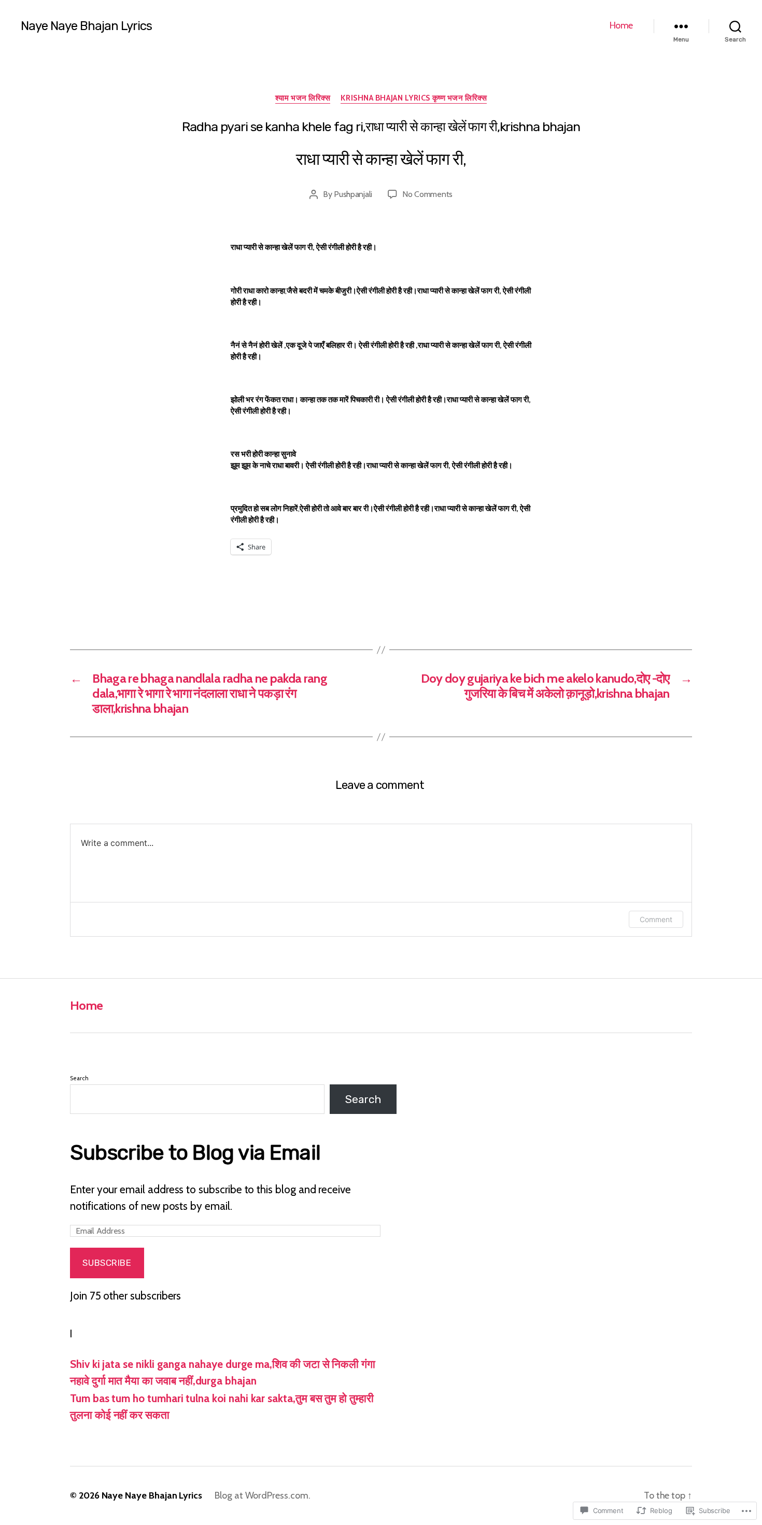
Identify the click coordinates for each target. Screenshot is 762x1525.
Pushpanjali (353, 194)
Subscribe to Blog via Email (195, 1152)
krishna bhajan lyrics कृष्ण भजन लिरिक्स (414, 98)
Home (621, 25)
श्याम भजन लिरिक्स (303, 98)
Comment (656, 919)
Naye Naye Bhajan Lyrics (86, 26)
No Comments (427, 194)
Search (79, 1078)
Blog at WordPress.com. (263, 1495)
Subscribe (106, 1263)
